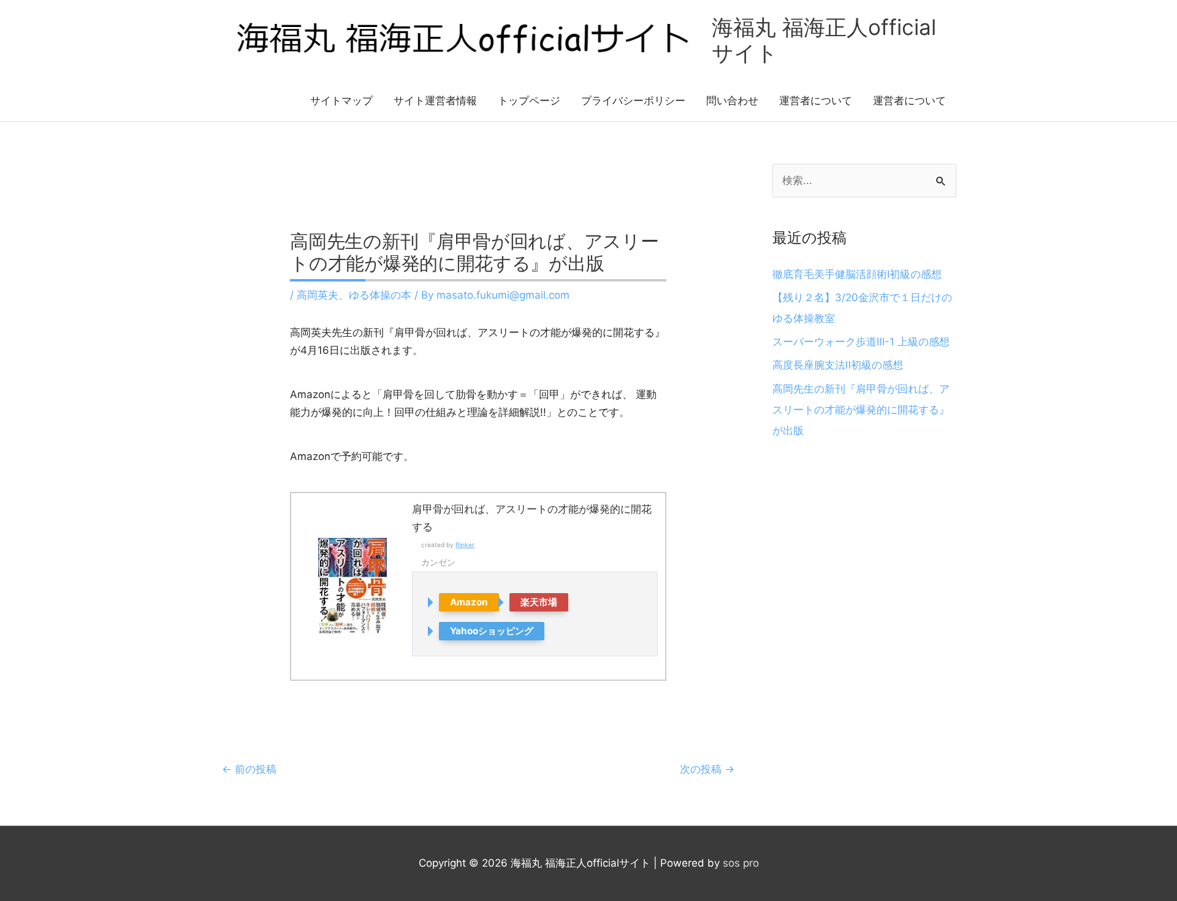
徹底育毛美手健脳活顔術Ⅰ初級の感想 (857, 274)
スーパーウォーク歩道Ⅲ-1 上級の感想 (861, 341)
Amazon (469, 602)
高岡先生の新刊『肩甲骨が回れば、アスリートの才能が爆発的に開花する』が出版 (861, 410)
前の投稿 (249, 769)
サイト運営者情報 (435, 100)
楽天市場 (538, 602)
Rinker (464, 544)
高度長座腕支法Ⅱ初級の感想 (837, 365)
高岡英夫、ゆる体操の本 (354, 295)
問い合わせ (732, 100)
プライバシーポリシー (633, 100)
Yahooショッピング (491, 631)
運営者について (815, 100)
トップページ (529, 100)
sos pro (741, 863)
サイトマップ (341, 100)
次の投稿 (707, 769)
